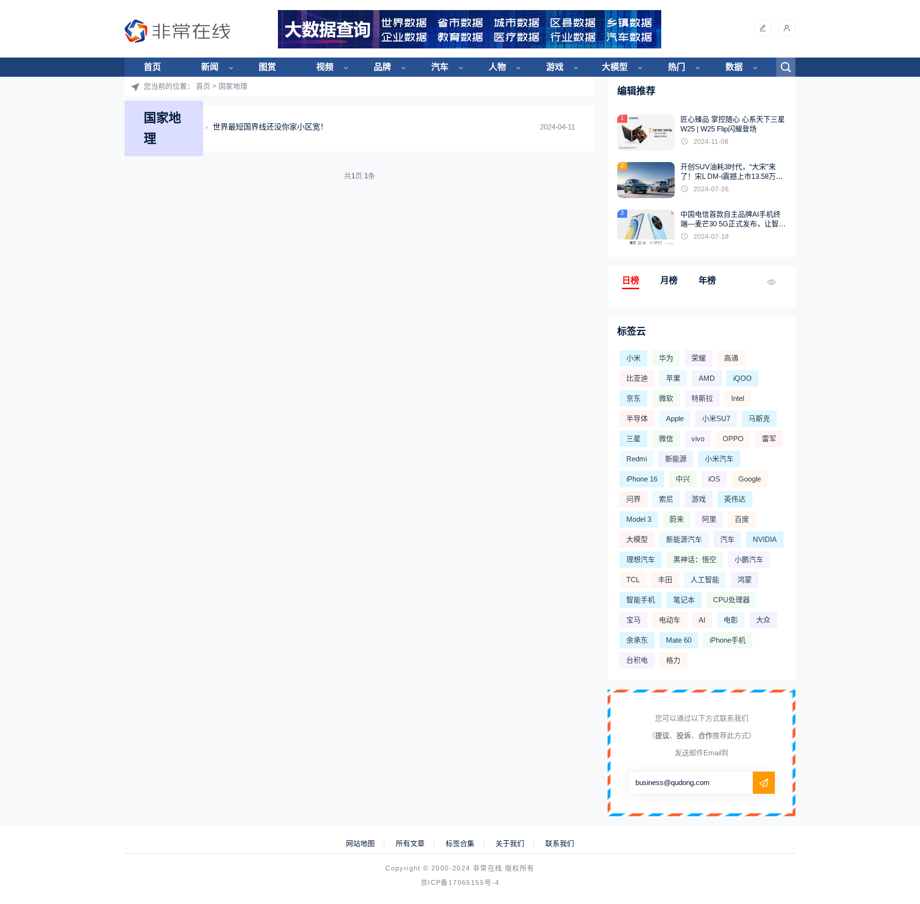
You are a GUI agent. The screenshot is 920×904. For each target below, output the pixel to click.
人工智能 (704, 579)
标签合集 (460, 843)
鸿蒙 (744, 579)
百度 (742, 519)
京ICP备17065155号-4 (460, 882)
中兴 (683, 479)
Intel (737, 398)
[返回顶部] (889, 802)
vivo (697, 438)
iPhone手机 (728, 640)
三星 (633, 438)
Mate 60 (678, 640)
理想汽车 (640, 559)
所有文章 (410, 843)
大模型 (615, 67)
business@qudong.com (672, 782)
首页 (152, 67)
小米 (633, 358)
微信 (666, 438)
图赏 (267, 67)
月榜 (669, 280)
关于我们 (509, 843)
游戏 (555, 67)
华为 (666, 358)
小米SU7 (716, 418)
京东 (633, 398)
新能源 (676, 459)
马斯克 (759, 418)
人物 (497, 67)
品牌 (382, 67)
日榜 (630, 280)
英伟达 (735, 499)
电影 (731, 620)
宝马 (633, 620)
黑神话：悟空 (694, 559)
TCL (633, 579)
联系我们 (559, 843)
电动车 (669, 620)
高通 (731, 358)
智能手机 (640, 600)
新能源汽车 (684, 539)
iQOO (742, 378)
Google (749, 479)
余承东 (637, 640)
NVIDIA (765, 539)
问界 (633, 499)
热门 (676, 67)
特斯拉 (702, 398)
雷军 (769, 438)
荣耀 (698, 358)
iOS (714, 479)
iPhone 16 (641, 479)
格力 (673, 660)
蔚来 (676, 519)
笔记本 (684, 600)
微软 (666, 398)
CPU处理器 (731, 600)
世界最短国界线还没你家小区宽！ (270, 127)
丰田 (665, 579)
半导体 (637, 418)
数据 (734, 67)
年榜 (707, 280)
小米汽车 (719, 459)
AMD (707, 378)
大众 (763, 620)
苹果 (673, 378)
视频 (325, 67)
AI (702, 620)
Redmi (636, 459)
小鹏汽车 (749, 559)
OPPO (733, 438)
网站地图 (360, 843)
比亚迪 (637, 378)
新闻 (209, 67)
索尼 (666, 499)
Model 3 (638, 519)
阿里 (709, 519)
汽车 (439, 67)
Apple (675, 418)
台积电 (637, 660)
